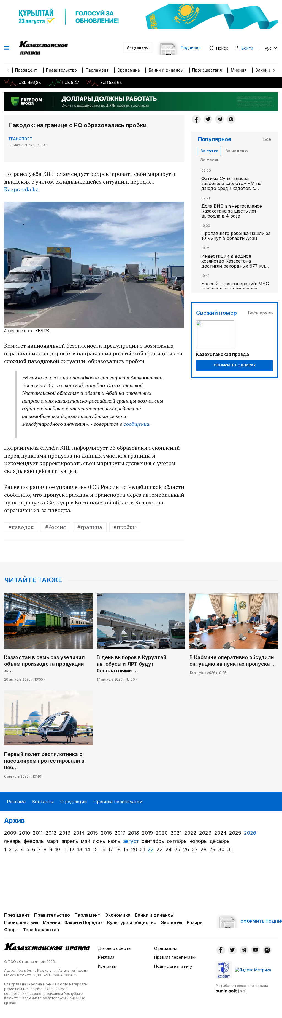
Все (267, 139)
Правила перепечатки (117, 801)
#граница (89, 527)
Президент (26, 70)
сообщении (136, 423)
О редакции (73, 801)
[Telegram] (219, 119)
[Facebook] (196, 119)
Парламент (97, 70)
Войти (247, 48)
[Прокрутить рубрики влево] (8, 70)
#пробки (125, 527)
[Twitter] (208, 119)
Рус (268, 48)
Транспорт (20, 138)
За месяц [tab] (209, 159)
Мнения (239, 70)
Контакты (43, 801)
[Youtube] (255, 950)
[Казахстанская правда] (44, 48)
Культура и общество (131, 922)
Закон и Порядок (83, 922)
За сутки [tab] (209, 151)
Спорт (11, 929)
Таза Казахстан (41, 929)
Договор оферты (114, 948)
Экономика (128, 70)
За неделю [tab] (237, 151)
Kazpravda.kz (21, 189)
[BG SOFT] (242, 988)
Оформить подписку (235, 365)
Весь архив (260, 313)
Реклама (16, 801)
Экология (171, 922)
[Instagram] (267, 950)
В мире (195, 922)
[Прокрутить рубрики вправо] (274, 70)
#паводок (21, 527)
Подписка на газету (173, 966)
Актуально (137, 47)
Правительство (61, 70)
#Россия (55, 527)
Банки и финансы (166, 70)
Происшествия (207, 70)
